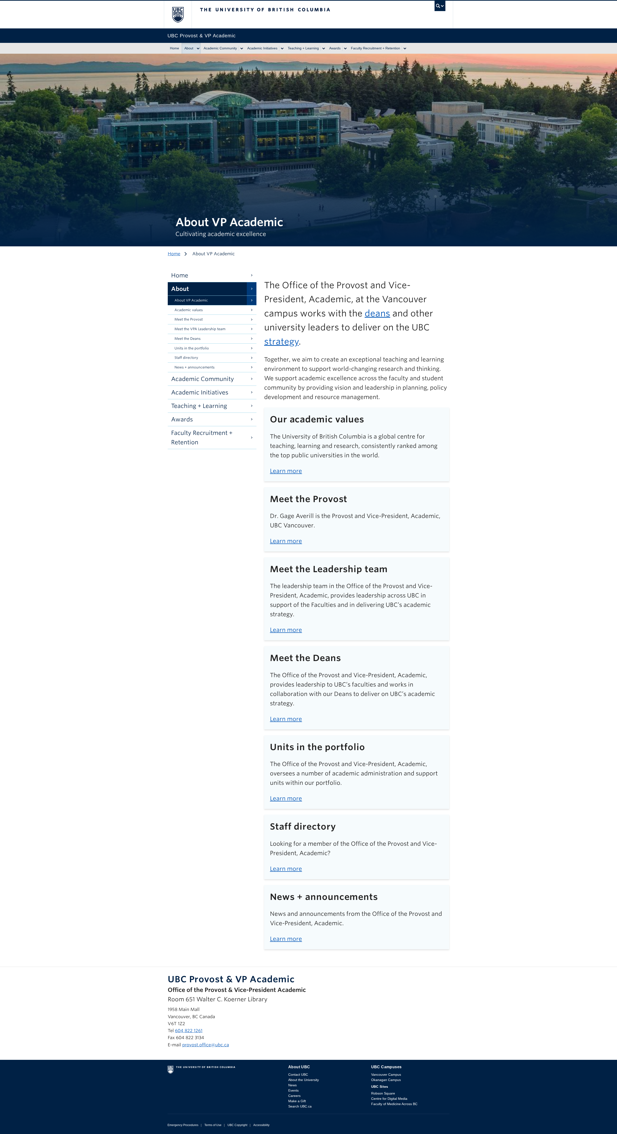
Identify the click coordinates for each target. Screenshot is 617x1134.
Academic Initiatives (262, 48)
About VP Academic (191, 300)
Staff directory (186, 358)
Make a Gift (297, 1101)
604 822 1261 (188, 1030)
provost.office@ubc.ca (205, 1044)
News (292, 1085)
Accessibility (261, 1125)
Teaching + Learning (303, 48)
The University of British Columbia (178, 14)
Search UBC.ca (300, 1106)
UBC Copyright (237, 1125)
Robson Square (383, 1093)
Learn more (286, 470)
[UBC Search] (440, 7)
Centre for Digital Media (389, 1099)
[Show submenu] (198, 48)
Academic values (188, 310)
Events (293, 1090)
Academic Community (220, 48)
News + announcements (194, 367)
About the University (303, 1080)
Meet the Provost (188, 319)
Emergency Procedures (183, 1125)
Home (174, 48)
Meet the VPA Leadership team (199, 329)
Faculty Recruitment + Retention (375, 48)
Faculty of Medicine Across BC (394, 1104)
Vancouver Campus (386, 1074)
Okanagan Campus (386, 1080)
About (188, 48)
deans (377, 313)
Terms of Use (212, 1125)
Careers (294, 1096)
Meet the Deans (187, 339)
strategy (281, 341)
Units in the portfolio (191, 348)
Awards (335, 48)
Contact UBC (298, 1074)
